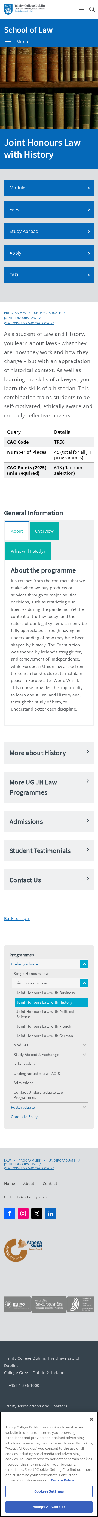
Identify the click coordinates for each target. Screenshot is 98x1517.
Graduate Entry (24, 1116)
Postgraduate (23, 1107)
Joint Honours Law (20, 318)
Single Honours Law (31, 973)
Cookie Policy (62, 1480)
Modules (21, 1044)
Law (7, 1160)
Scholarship (24, 1063)
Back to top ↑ (17, 918)
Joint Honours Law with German (44, 1035)
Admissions (23, 1082)
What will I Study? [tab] (28, 551)
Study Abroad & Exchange (36, 1054)
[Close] (91, 1419)
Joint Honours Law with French (43, 1026)
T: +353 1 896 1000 (21, 1385)
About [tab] (17, 531)
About (29, 1183)
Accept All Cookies (49, 1506)
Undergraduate (47, 313)
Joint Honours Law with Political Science (45, 1014)
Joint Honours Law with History (29, 323)
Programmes (15, 313)
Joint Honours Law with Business (45, 992)
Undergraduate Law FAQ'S (37, 1073)
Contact (50, 1183)
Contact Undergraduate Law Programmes (39, 1095)
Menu (22, 42)
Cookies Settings (49, 1491)
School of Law (28, 29)
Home (9, 1183)
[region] (49, 1464)
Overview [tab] (44, 531)
